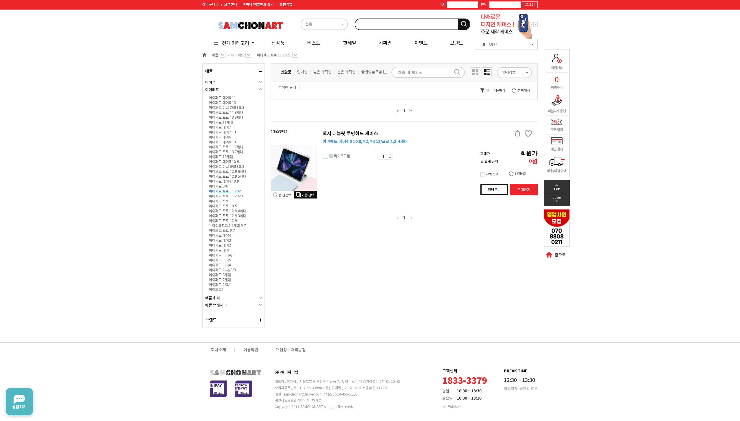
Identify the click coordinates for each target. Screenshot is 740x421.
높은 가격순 (346, 72)
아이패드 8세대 (220, 275)
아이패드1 (216, 290)
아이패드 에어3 (220, 241)
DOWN (556, 200)
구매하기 (523, 189)
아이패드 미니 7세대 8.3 (226, 108)
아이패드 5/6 (218, 187)
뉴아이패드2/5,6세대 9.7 (227, 226)
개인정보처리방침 (291, 349)
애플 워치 (212, 298)
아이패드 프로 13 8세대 (226, 118)
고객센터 (230, 5)
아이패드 (212, 90)
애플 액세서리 (216, 305)
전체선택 (492, 174)
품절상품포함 (372, 72)
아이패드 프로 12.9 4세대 (227, 211)
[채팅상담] (19, 401)
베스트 (313, 43)
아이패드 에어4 (220, 236)
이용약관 (250, 349)
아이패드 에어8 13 (222, 103)
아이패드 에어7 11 (222, 128)
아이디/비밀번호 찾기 (258, 5)
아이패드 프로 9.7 (222, 231)
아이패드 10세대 (221, 157)
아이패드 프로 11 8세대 (226, 113)
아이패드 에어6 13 (222, 142)
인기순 (302, 72)
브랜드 (456, 43)
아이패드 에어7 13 (222, 132)
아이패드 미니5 (220, 260)
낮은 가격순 (322, 72)
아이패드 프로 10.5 (223, 206)
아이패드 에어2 (220, 246)
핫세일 (349, 43)
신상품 (277, 43)
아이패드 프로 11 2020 (226, 196)
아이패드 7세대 (220, 280)
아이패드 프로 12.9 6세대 (227, 172)
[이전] (397, 111)
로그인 (530, 5)
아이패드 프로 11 (221, 201)
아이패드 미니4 (220, 265)
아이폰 (210, 82)
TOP (556, 186)
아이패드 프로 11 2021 (226, 192)
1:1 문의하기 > (451, 407)
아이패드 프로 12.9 (223, 221)
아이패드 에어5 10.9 (224, 162)
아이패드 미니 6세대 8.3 (226, 167)
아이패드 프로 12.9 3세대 (227, 216)
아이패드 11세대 (221, 123)
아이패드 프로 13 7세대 (226, 152)
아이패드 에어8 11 (222, 98)
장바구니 (210, 5)
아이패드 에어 (219, 251)
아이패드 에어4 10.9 (224, 182)
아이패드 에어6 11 (222, 137)
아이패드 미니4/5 (221, 255)
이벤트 (421, 43)
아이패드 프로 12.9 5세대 (227, 177)
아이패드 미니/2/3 (222, 270)
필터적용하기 (492, 91)
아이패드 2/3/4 (220, 285)
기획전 (385, 43)
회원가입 (286, 5)
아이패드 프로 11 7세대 (226, 147)
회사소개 (218, 349)
